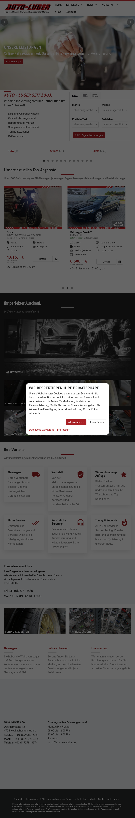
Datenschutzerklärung (41, 429)
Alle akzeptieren (76, 422)
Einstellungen (97, 422)
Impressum (63, 429)
